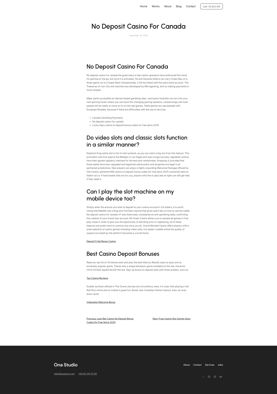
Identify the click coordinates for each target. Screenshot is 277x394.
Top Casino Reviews (97, 278)
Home (143, 6)
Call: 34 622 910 (211, 6)
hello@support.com (64, 373)
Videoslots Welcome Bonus (101, 302)
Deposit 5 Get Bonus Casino (101, 241)
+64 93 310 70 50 (87, 373)
